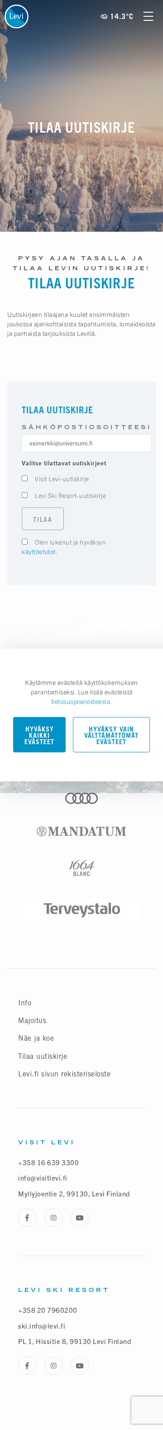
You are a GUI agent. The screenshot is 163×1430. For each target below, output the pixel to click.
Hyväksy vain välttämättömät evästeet (111, 735)
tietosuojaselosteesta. (81, 701)
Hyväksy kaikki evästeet (39, 735)
